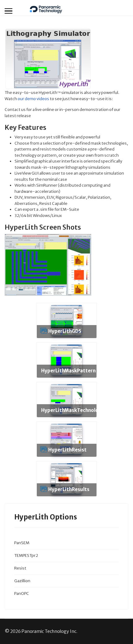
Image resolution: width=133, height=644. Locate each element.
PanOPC (21, 593)
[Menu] (8, 11)
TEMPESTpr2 (26, 555)
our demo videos (33, 98)
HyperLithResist (67, 450)
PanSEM (21, 542)
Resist (20, 568)
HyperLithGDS (64, 331)
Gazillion (22, 580)
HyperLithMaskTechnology (72, 410)
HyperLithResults (68, 489)
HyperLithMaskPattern (68, 371)
